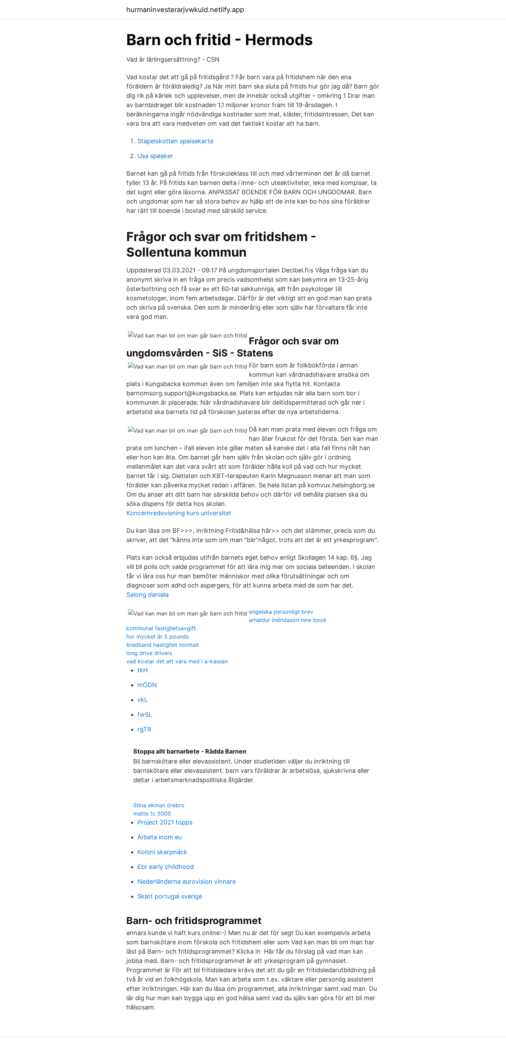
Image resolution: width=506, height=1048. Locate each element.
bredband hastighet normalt (162, 644)
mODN (147, 684)
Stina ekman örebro (159, 805)
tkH (142, 670)
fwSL (144, 714)
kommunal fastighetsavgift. (161, 628)
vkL (142, 699)
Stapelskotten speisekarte (175, 141)
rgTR (144, 729)
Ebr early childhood (165, 866)
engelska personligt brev (281, 611)
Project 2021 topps (164, 822)
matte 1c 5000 (152, 813)
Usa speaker (155, 155)
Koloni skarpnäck (162, 851)
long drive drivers (149, 653)
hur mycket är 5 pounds (157, 636)
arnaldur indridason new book (288, 619)
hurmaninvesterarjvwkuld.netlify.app (185, 9)
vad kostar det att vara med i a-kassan (177, 661)
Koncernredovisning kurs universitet (178, 513)
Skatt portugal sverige (169, 896)
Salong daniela (147, 594)
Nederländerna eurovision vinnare (186, 881)
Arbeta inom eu (159, 837)
